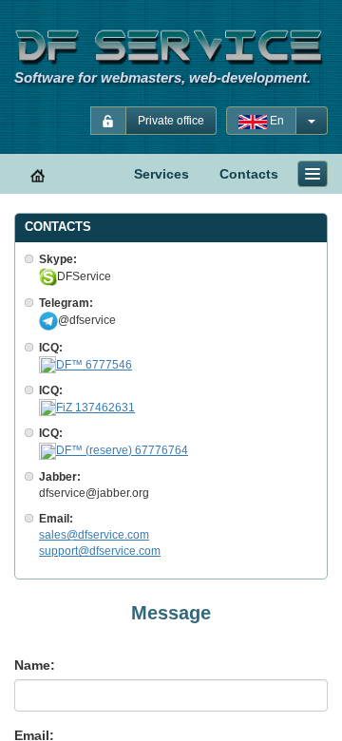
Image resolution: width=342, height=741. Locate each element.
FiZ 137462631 (95, 407)
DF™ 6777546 (94, 364)
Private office (171, 120)
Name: (34, 665)
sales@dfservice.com (94, 535)
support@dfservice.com (100, 551)
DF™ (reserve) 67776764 (122, 450)
